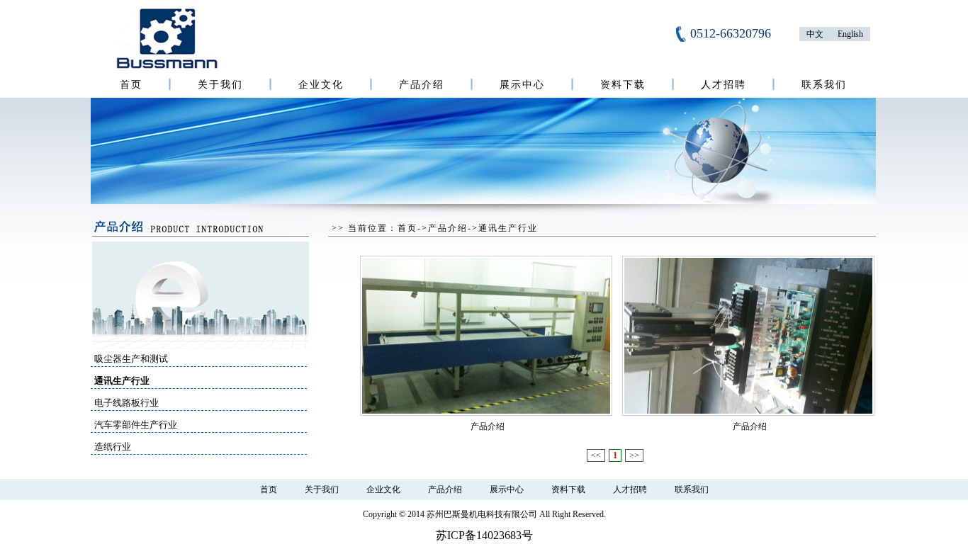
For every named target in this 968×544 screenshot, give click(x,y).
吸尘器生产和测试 (131, 358)
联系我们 (824, 84)
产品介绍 (421, 84)
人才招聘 (723, 84)
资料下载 (623, 84)
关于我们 (220, 84)
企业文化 (321, 84)
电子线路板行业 (126, 402)
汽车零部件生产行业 (135, 424)
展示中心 (522, 84)
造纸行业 (112, 446)
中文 (814, 34)
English (850, 34)
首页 (131, 84)
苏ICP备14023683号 (484, 535)
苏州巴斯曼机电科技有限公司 (482, 514)
